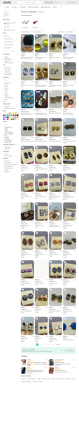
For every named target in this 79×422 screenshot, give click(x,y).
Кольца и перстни (61, 378)
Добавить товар (48, 2)
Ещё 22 (4, 101)
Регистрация (73, 2)
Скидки (15, 7)
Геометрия (7, 161)
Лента (60, 7)
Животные (7, 171)
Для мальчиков (8, 73)
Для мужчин (7, 69)
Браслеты (68, 378)
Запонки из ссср (24, 169)
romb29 (28, 359)
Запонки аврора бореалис (55, 311)
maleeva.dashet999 (59, 359)
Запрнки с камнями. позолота (67, 255)
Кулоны (48, 378)
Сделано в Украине (34, 7)
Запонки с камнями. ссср (26, 196)
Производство (8, 147)
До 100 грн (6, 35)
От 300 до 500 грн (8, 41)
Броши (73, 378)
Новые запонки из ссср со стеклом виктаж (41, 58)
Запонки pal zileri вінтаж (60, 370)
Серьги (53, 378)
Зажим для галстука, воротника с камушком (36, 362)
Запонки (65, 283)
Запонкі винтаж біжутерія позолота (68, 86)
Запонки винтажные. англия (55, 141)
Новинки (55, 7)
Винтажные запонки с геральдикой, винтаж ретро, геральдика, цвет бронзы (27, 114)
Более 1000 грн (7, 47)
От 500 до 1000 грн (8, 44)
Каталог (7, 7)
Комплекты (35, 381)
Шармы (40, 381)
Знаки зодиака (8, 162)
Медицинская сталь (9, 97)
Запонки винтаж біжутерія (54, 113)
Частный (7, 154)
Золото (6, 92)
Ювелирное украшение (10, 108)
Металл (6, 99)
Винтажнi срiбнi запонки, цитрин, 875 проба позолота (41, 114)
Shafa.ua (5, 11)
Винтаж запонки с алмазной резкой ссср (55, 86)
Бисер (6, 85)
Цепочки (44, 378)
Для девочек (7, 71)
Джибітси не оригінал (60, 362)
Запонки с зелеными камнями (67, 311)
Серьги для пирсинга (26, 381)
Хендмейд (23, 7)
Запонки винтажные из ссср (41, 169)
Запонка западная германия (41, 141)
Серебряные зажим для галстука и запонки (68, 58)
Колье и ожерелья (31, 378)
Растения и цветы (9, 168)
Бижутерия (7, 106)
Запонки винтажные (53, 283)
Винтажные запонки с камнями (25, 226)
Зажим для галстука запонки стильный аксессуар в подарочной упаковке (35, 371)
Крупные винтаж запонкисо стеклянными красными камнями (41, 86)
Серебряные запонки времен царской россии (54, 226)
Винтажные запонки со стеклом (26, 255)
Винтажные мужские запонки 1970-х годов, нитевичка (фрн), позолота (27, 58)
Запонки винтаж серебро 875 (27, 141)
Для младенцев (8, 74)
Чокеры (38, 378)
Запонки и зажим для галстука (67, 226)
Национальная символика (10, 164)
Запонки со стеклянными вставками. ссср (54, 197)
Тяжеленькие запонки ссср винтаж (55, 58)
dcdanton (57, 367)
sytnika (28, 367)
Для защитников (46, 7)
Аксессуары (6, 13)
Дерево (6, 88)
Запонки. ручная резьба (26, 311)
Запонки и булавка (67, 169)
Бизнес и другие (8, 155)
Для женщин (7, 67)
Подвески (24, 378)
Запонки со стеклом (39, 225)
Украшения (6, 15)
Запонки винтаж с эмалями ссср (27, 86)
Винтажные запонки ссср (68, 340)
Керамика (7, 95)
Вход (68, 2)
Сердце (6, 170)
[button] (21, 22)
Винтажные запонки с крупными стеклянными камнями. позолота (68, 114)
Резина (6, 86)
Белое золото (8, 83)
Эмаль (6, 90)
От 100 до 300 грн (8, 38)
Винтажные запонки (53, 254)
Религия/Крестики (9, 166)
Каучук (6, 94)
